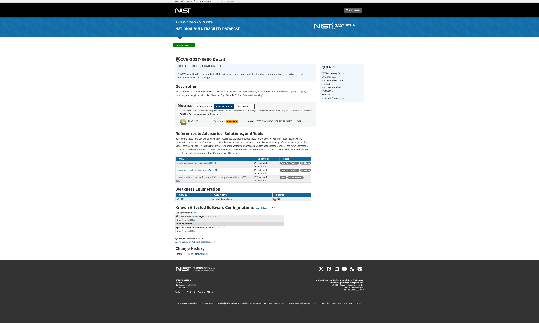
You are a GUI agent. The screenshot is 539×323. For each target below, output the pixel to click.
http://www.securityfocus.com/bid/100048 (196, 163)
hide (195, 212)
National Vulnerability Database (207, 28)
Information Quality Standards (316, 303)
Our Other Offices (205, 292)
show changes (202, 254)
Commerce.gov (336, 303)
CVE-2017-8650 (329, 76)
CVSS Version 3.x (224, 106)
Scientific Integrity (294, 303)
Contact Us (191, 292)
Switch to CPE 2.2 (265, 208)
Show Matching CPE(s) (186, 220)
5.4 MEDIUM (232, 121)
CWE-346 (180, 199)
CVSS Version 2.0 (244, 106)
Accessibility (193, 303)
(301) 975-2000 (181, 287)
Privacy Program (206, 303)
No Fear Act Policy (253, 303)
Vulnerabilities (184, 45)
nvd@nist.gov (231, 153)
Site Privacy (182, 303)
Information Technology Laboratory (194, 22)
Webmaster (180, 292)
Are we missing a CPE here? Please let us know (195, 242)
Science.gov (348, 303)
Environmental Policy (277, 303)
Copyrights (219, 303)
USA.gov (358, 303)
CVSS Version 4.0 (204, 106)
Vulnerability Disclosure (235, 303)
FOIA (264, 303)
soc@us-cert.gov (356, 287)
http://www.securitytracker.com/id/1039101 (196, 170)
